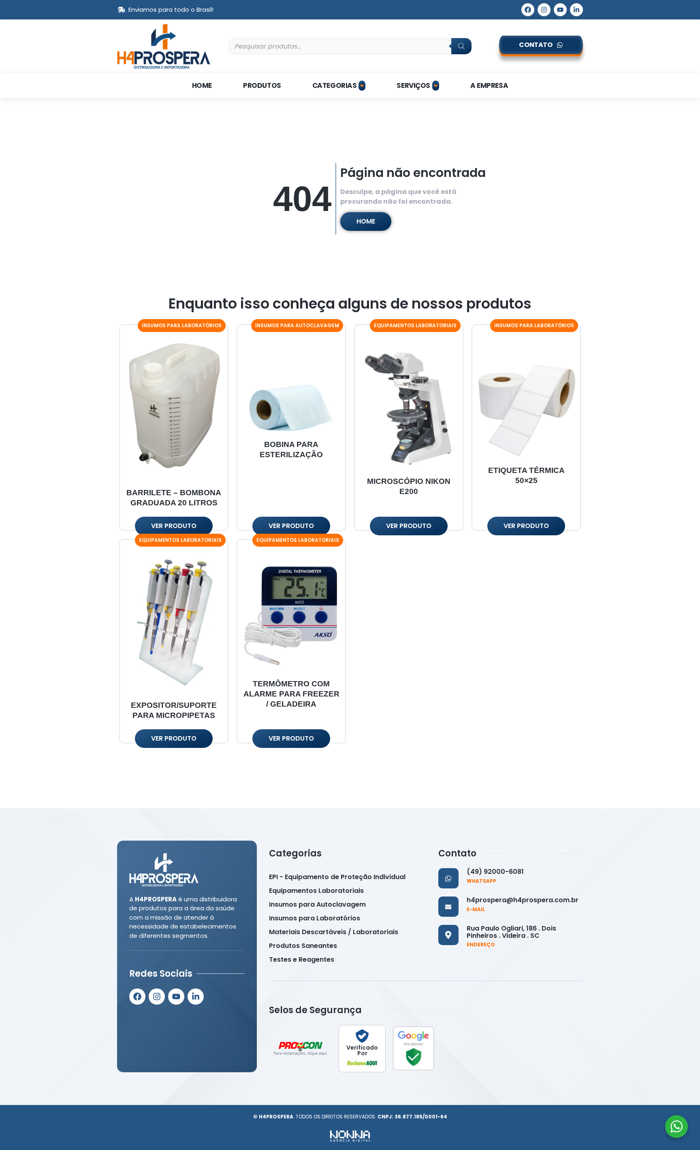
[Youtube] (560, 9)
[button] (182, 325)
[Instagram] (544, 9)
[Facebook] (527, 9)
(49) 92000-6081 (495, 871)
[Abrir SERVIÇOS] (435, 86)
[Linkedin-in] (576, 9)
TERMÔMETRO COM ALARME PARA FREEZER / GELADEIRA (291, 693)
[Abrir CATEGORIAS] (362, 86)
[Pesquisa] (461, 46)
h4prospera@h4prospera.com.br (522, 900)
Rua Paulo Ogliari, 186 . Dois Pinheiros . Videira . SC (511, 932)
